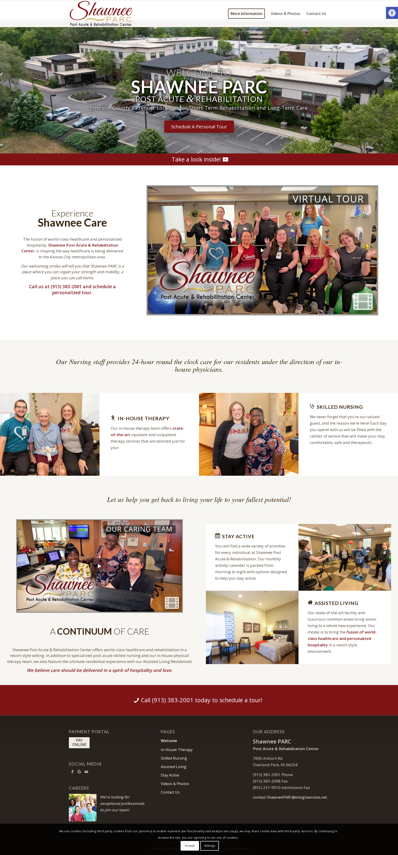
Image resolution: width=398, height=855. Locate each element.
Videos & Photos (175, 783)
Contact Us (170, 792)
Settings (209, 846)
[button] (392, 13)
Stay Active (170, 775)
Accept (190, 846)
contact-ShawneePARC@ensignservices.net (290, 797)
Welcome (169, 740)
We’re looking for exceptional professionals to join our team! (122, 803)
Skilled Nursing (174, 758)
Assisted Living (173, 766)
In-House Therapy (177, 749)
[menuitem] (246, 13)
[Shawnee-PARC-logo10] (111, 13)
